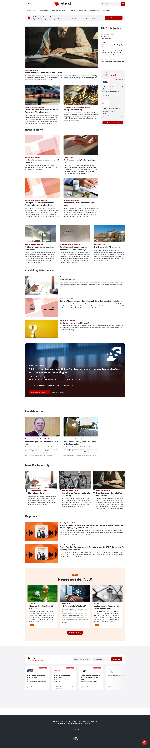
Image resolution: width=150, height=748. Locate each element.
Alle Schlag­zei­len (111, 28)
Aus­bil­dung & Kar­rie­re (38, 270)
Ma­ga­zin (30, 516)
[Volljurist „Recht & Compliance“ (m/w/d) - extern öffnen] (121, 117)
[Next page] (91, 697)
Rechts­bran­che (34, 411)
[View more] (45, 129)
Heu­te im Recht (34, 129)
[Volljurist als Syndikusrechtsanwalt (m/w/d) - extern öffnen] (121, 95)
